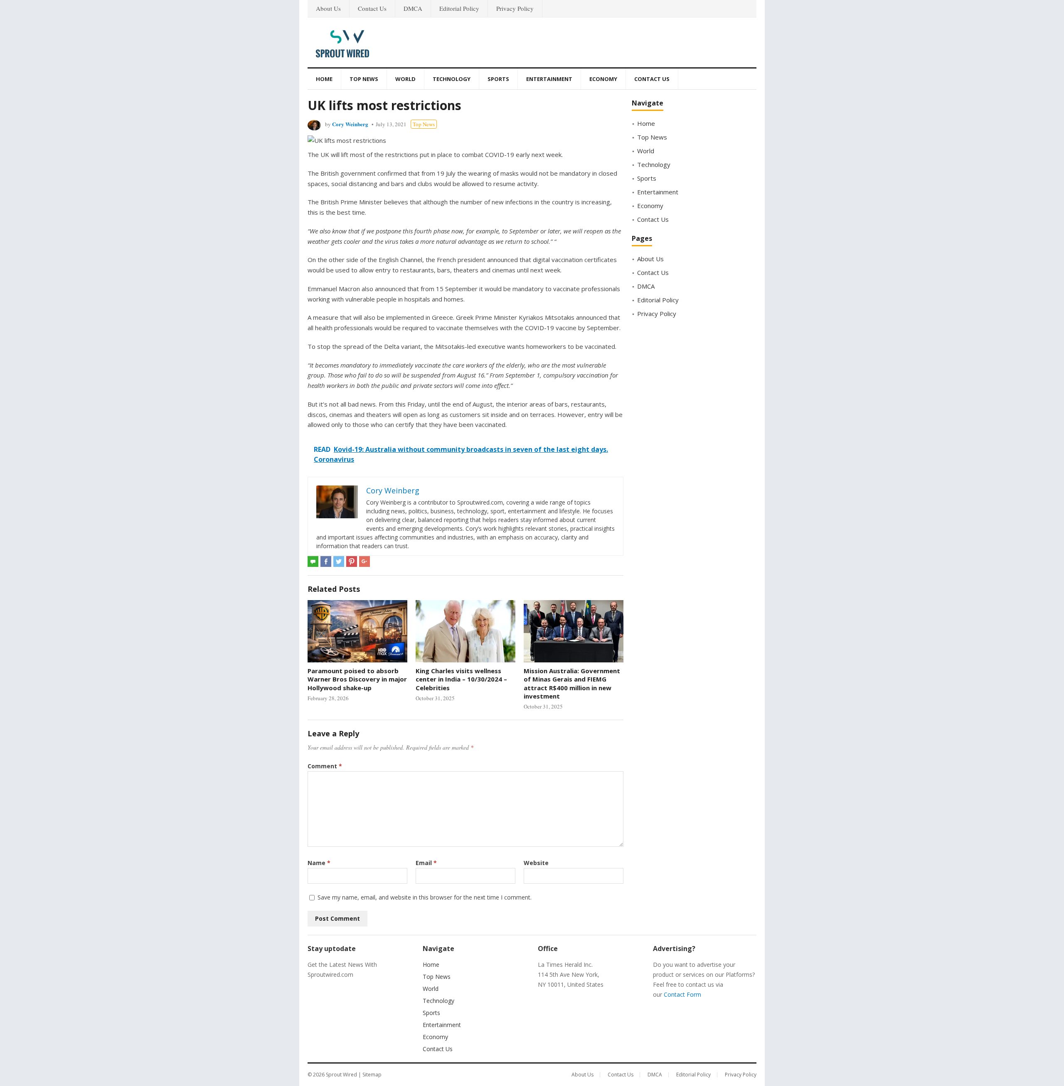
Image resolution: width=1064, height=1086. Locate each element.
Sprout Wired (341, 1074)
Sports (498, 79)
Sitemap (372, 1074)
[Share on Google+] (364, 561)
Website (536, 863)
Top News (364, 79)
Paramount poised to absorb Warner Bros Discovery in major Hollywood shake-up (357, 679)
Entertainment (549, 79)
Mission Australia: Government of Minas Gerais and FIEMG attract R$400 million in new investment (572, 683)
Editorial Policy (459, 8)
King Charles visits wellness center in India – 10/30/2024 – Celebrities (461, 679)
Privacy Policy (515, 8)
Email (426, 863)
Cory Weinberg (350, 124)
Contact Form (682, 994)
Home (324, 79)
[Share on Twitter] (338, 561)
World (405, 79)
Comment (325, 766)
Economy (603, 79)
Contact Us (372, 8)
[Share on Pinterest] (351, 561)
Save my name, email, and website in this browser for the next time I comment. (425, 897)
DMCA (413, 8)
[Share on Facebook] (325, 561)
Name (319, 863)
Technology (451, 79)
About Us (328, 8)
